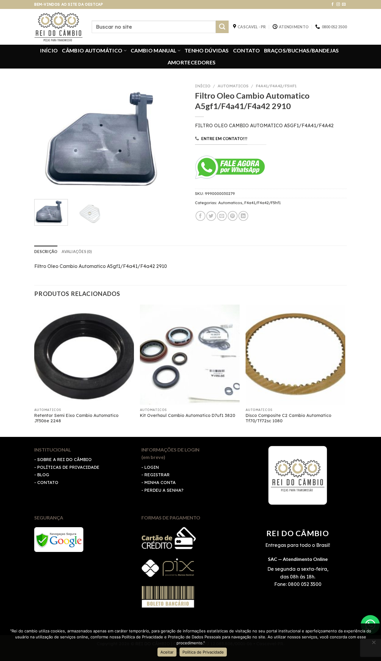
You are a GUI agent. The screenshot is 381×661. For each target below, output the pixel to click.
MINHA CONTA (160, 482)
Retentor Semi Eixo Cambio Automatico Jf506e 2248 (76, 418)
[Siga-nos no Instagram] (338, 4)
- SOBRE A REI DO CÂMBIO (63, 459)
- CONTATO (46, 482)
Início (202, 85)
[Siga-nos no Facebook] (332, 4)
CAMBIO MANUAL (154, 50)
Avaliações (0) (77, 251)
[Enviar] (222, 27)
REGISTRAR (157, 474)
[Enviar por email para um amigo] (222, 216)
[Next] (175, 137)
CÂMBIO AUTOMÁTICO (92, 50)
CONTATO (246, 50)
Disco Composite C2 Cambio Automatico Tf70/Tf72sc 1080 (288, 418)
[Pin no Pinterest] (233, 216)
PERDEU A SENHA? (163, 490)
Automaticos (233, 85)
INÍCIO (49, 50)
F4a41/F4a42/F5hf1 (276, 85)
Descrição (45, 251)
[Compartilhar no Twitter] (211, 216)
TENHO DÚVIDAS (207, 50)
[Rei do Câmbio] (58, 27)
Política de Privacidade (203, 652)
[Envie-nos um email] (344, 4)
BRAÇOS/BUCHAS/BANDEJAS (301, 50)
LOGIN (151, 467)
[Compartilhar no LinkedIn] (243, 216)
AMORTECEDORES (192, 62)
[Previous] (44, 137)
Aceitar (167, 652)
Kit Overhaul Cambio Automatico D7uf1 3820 (187, 415)
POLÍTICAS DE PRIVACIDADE (68, 467)
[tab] (45, 251)
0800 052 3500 (304, 584)
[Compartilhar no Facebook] (200, 216)
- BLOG (41, 474)
